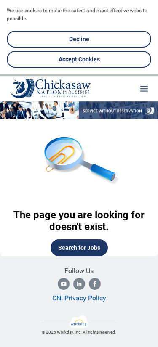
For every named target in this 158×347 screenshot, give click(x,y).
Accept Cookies (79, 59)
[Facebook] (95, 284)
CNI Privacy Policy (79, 298)
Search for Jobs (79, 247)
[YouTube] (64, 284)
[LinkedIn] (79, 284)
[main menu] (144, 88)
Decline (79, 39)
